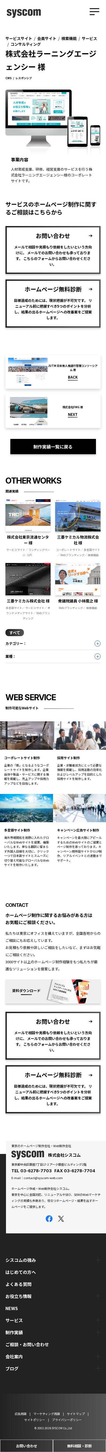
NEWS (11, 1308)
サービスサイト (18, 38)
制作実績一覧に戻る (53, 446)
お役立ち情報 (18, 1296)
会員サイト (46, 38)
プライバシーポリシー (67, 1419)
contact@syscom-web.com (43, 1178)
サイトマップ (76, 1413)
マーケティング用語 (46, 1413)
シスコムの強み (20, 1260)
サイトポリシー (34, 1419)
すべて (14, 632)
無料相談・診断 (79, 1445)
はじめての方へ (20, 1272)
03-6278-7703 (36, 1170)
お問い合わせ (26, 1445)
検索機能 (69, 38)
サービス (89, 38)
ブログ (11, 1368)
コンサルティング (26, 44)
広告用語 (21, 1413)
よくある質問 (18, 1284)
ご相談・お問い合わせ (27, 1344)
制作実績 (14, 1332)
